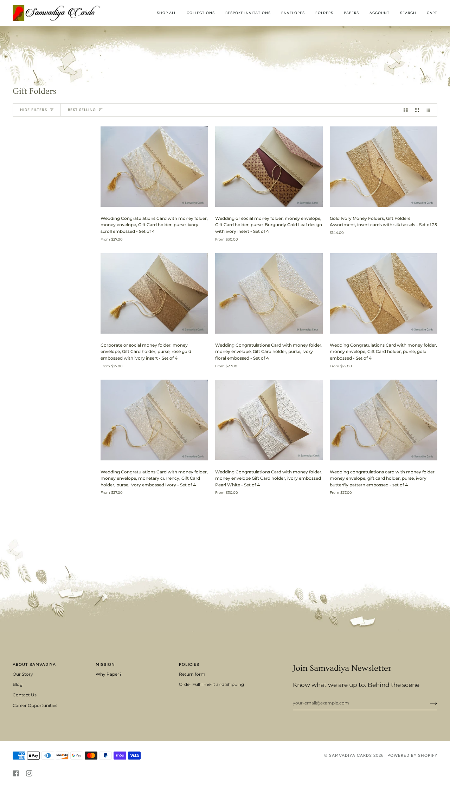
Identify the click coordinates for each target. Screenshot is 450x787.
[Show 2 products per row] (405, 110)
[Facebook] (16, 773)
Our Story (23, 674)
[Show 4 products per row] (429, 110)
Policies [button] (189, 664)
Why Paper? (109, 674)
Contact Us (25, 695)
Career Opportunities (35, 705)
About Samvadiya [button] (34, 664)
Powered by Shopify (412, 755)
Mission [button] (105, 664)
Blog (17, 684)
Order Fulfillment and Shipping (211, 684)
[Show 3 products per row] (417, 110)
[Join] (428, 703)
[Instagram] (29, 773)
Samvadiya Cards (350, 755)
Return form (192, 674)
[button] (200, 13)
